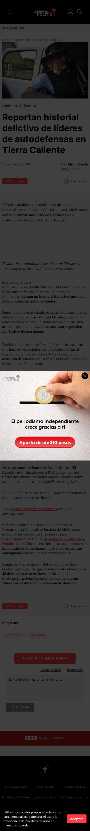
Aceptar (76, 819)
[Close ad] (84, 375)
